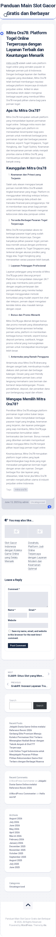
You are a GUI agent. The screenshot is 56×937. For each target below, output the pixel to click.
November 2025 (17, 850)
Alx (44, 925)
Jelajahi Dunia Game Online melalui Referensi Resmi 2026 (27, 784)
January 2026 (16, 843)
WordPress (26, 925)
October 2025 (16, 853)
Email (32, 610)
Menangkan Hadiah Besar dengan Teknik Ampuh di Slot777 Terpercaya (26, 744)
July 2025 (14, 864)
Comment (14, 589)
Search (12, 700)
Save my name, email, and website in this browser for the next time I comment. (27, 634)
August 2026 (15, 818)
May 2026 (14, 829)
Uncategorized (38, 502)
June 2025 (14, 867)
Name (12, 610)
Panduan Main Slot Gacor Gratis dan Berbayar (28, 9)
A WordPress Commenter (22, 793)
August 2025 (15, 860)
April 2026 (14, 832)
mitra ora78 (12, 63)
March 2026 (15, 836)
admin (25, 502)
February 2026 (16, 839)
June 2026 (14, 825)
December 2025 (17, 846)
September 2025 (17, 857)
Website (12, 620)
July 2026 (14, 822)
